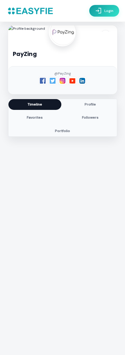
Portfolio (62, 131)
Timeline (35, 104)
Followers (90, 117)
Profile (90, 104)
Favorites (35, 117)
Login (104, 11)
